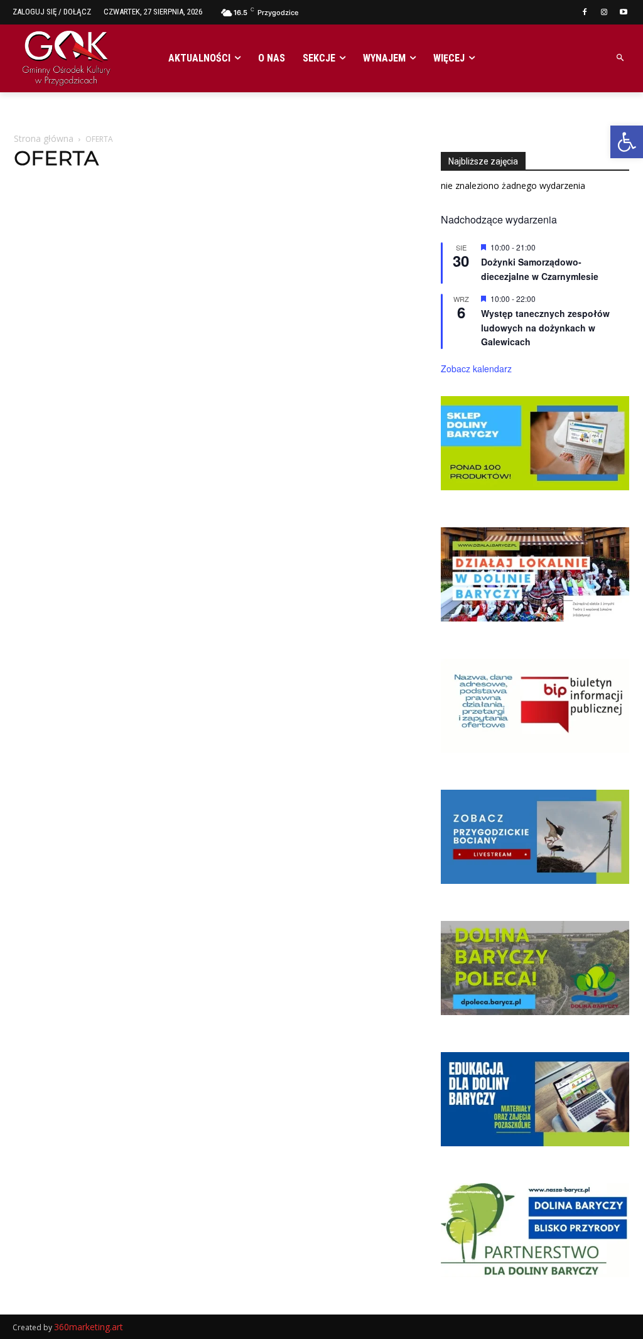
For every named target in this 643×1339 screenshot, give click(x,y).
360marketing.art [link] (88, 1327)
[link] (626, 142)
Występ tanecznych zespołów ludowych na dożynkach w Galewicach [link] (545, 327)
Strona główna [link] (43, 138)
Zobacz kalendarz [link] (476, 368)
